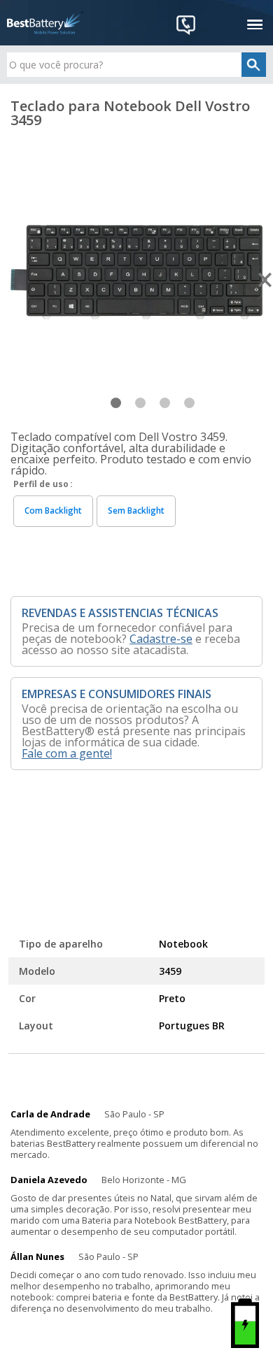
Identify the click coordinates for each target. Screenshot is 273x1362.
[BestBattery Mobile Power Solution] (45, 22)
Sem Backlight (136, 510)
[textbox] (137, 64)
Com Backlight (53, 510)
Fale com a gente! (67, 753)
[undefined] (136, 271)
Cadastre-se (161, 638)
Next (265, 280)
